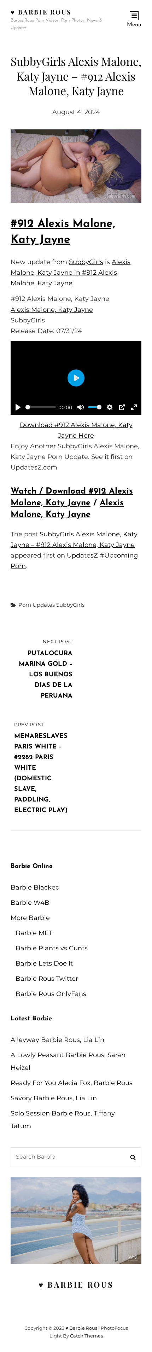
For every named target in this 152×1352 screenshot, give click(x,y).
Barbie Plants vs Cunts (52, 948)
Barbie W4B (30, 903)
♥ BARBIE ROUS (76, 1284)
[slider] (40, 407)
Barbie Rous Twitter (47, 979)
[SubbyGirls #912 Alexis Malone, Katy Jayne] (76, 166)
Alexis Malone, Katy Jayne (52, 310)
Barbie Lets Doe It (44, 963)
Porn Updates (36, 604)
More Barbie (30, 918)
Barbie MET (34, 933)
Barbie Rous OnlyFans (51, 994)
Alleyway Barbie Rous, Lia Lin (57, 1040)
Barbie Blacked (35, 887)
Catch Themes (86, 1336)
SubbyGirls (86, 262)
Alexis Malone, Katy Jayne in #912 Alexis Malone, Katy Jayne (70, 272)
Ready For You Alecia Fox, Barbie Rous (72, 1083)
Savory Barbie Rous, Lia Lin (54, 1098)
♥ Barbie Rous (41, 12)
